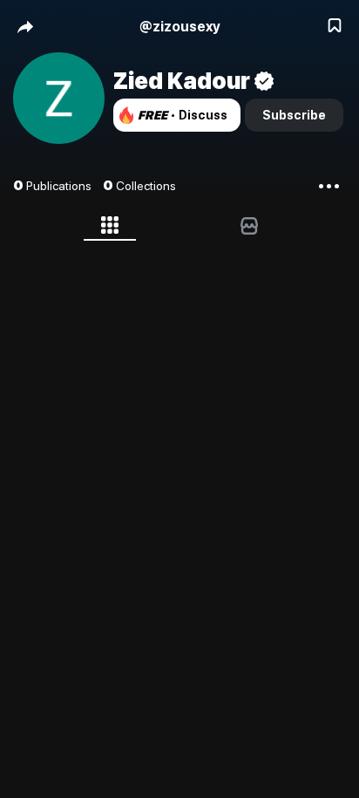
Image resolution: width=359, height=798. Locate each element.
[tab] (110, 228)
